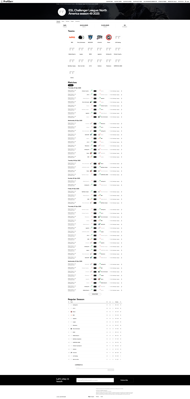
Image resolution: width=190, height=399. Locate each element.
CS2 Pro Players (127, 1)
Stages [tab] (72, 21)
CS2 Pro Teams (118, 1)
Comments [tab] (77, 21)
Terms (102, 396)
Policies (97, 396)
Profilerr (122, 388)
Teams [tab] (63, 21)
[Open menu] (2, 1)
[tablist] (68, 21)
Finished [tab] (71, 85)
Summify (106, 391)
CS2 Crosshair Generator (150, 1)
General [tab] (58, 21)
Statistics (181, 1)
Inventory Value (172, 1)
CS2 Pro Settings (137, 1)
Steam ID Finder (162, 1)
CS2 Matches (109, 1)
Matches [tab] (67, 21)
